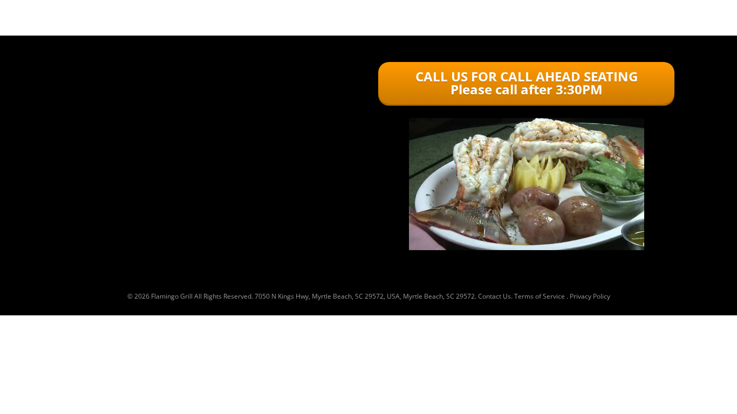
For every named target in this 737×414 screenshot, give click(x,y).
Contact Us (494, 296)
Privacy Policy (590, 296)
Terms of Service (539, 296)
